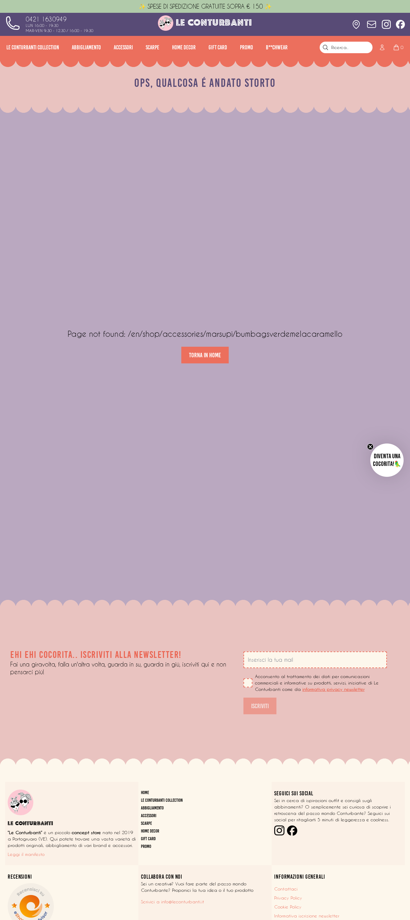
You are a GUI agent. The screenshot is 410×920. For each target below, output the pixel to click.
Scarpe (152, 47)
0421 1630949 (46, 19)
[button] (387, 460)
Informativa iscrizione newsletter (306, 915)
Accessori (123, 47)
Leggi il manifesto (26, 854)
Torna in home (205, 355)
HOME (145, 792)
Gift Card (218, 47)
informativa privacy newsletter (333, 689)
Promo (246, 47)
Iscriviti (260, 706)
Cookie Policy (287, 906)
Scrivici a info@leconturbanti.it (172, 901)
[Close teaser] (370, 446)
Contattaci (286, 888)
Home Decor (184, 47)
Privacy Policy (288, 897)
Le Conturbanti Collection (32, 47)
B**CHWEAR (277, 47)
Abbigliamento (86, 47)
